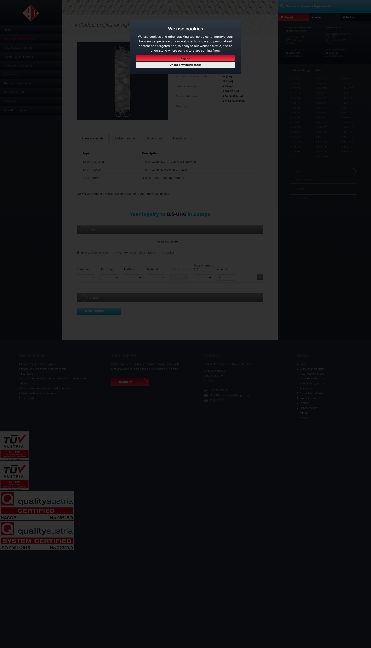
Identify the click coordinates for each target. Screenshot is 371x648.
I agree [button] (185, 58)
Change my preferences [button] (185, 64)
